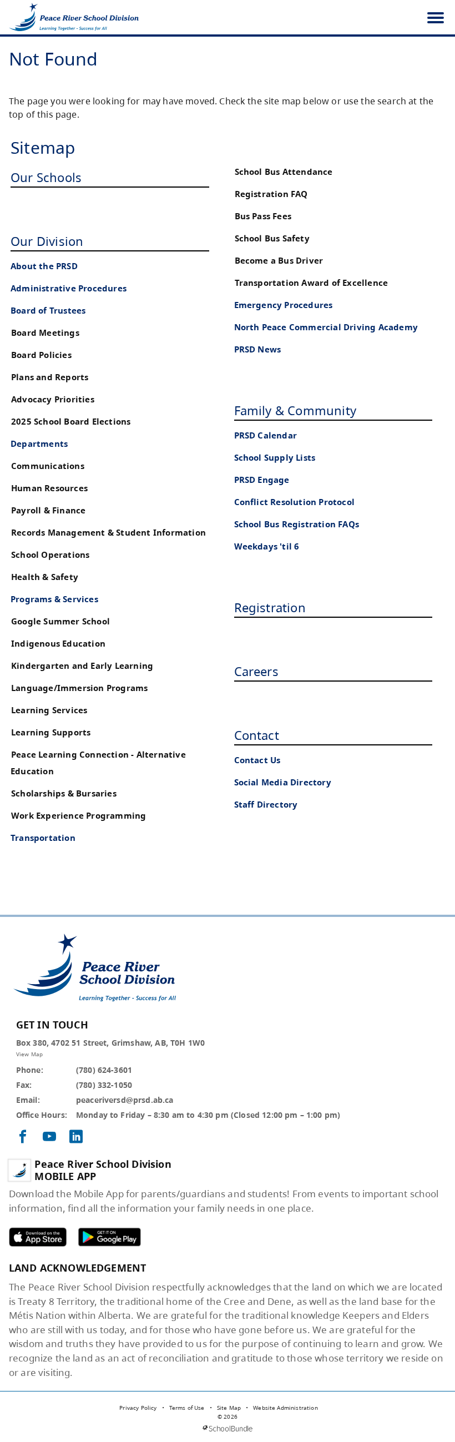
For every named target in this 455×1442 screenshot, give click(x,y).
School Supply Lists (275, 457)
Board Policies (41, 355)
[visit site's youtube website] (49, 1137)
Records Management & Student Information (108, 532)
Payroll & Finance (48, 510)
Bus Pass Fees (263, 216)
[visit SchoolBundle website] (227, 1428)
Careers (256, 671)
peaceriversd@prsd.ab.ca (125, 1100)
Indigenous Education (58, 643)
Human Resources (49, 488)
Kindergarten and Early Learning (82, 666)
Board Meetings (45, 333)
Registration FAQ (271, 194)
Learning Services (49, 710)
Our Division (47, 241)
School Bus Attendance (284, 172)
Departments (39, 444)
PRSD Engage (262, 480)
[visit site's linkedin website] (76, 1137)
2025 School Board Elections (70, 421)
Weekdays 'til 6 (267, 546)
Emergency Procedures (283, 305)
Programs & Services (54, 599)
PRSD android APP (109, 1237)
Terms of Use (187, 1407)
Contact (256, 735)
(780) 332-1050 (104, 1085)
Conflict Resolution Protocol (294, 502)
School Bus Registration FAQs (297, 524)
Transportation (43, 838)
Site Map (229, 1407)
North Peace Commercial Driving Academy (326, 327)
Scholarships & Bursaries (64, 793)
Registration (270, 607)
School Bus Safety (272, 238)
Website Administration (285, 1407)
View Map (29, 1054)
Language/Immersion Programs (79, 688)
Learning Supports (50, 732)
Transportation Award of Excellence (311, 283)
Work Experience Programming (78, 815)
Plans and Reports (49, 377)
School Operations (50, 555)
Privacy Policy (137, 1407)
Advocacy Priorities (52, 399)
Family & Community (295, 410)
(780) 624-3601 (104, 1070)
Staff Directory (266, 804)
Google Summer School (60, 621)
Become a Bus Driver (279, 260)
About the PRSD (44, 266)
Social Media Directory (282, 782)
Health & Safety (44, 577)
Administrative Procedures (69, 288)
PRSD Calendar (265, 435)
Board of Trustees (48, 310)
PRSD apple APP (38, 1237)
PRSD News (257, 349)
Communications (47, 466)
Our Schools (46, 177)
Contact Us (257, 760)
